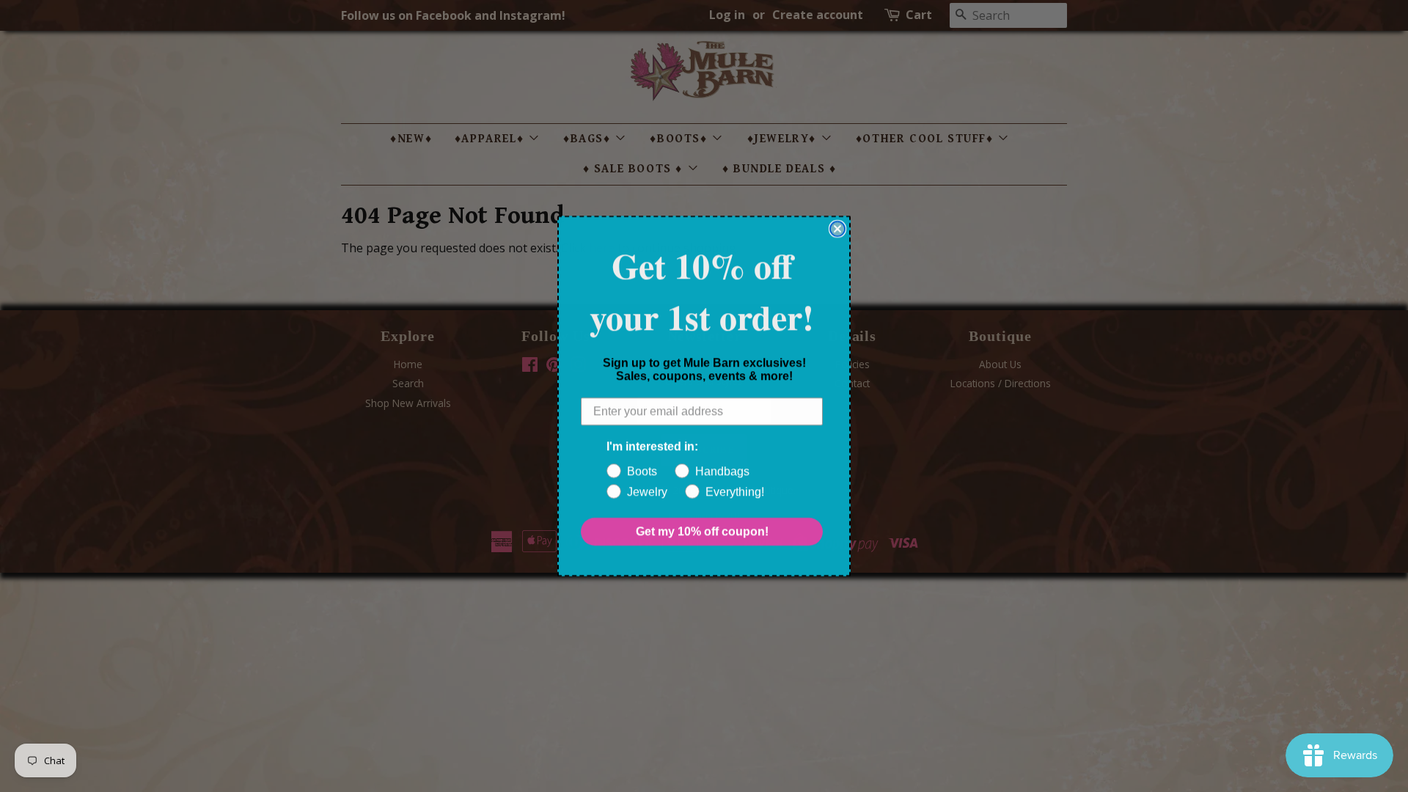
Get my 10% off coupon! (702, 531)
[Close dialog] (837, 228)
